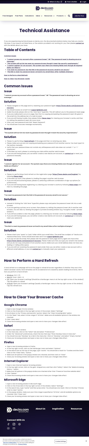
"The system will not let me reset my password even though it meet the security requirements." (43, 63)
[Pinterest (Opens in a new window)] (19, 424)
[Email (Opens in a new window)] (14, 428)
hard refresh (29, 141)
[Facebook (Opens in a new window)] (8, 424)
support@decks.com (39, 110)
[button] (39, 16)
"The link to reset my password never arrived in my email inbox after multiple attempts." (40, 72)
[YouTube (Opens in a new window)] (8, 428)
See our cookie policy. (10, 442)
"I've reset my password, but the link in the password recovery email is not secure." (38, 70)
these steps (46, 118)
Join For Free (79, 16)
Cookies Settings (60, 441)
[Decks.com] (44, 8)
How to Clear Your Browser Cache (17, 79)
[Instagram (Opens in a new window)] (14, 424)
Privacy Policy (22, 444)
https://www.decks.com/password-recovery (24, 241)
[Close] (86, 441)
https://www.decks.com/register (65, 174)
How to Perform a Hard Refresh (16, 75)
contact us (80, 43)
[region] (44, 441)
